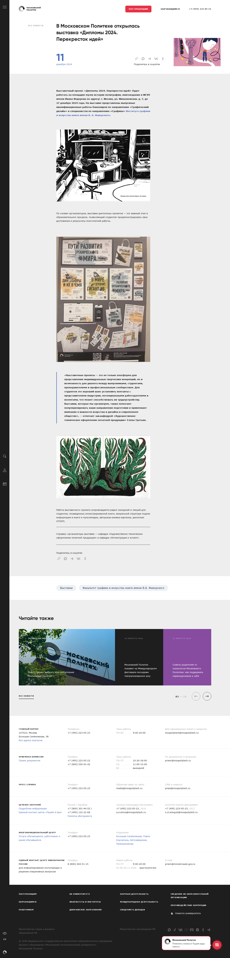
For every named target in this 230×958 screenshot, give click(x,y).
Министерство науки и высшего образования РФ (37, 931)
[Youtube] (186, 929)
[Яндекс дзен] (197, 929)
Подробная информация (33, 808)
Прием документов (29, 760)
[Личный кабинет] (4, 470)
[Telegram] (208, 929)
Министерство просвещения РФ (137, 929)
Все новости (35, 25)
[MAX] (169, 929)
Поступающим (138, 9)
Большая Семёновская (129, 836)
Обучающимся (170, 9)
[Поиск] (4, 456)
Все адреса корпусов (30, 740)
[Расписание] (4, 483)
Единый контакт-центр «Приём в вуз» (40, 812)
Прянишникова (124, 843)
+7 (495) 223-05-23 (200, 9)
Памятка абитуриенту (80, 816)
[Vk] (180, 929)
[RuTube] (191, 929)
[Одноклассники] (203, 929)
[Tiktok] (174, 929)
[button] (207, 696)
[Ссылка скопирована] (136, 58)
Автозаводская (138, 840)
